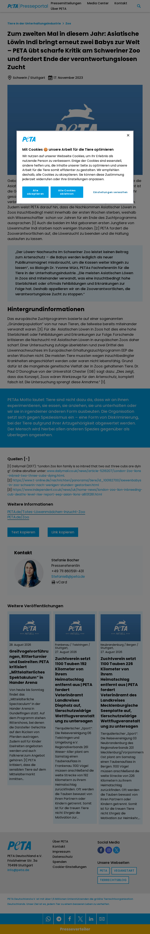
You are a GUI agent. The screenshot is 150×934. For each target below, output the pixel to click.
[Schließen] (128, 135)
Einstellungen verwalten (110, 192)
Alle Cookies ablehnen (66, 192)
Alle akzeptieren (35, 192)
